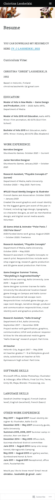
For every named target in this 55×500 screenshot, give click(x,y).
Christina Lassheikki (18, 3)
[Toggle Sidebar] (50, 3)
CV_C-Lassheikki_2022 (25, 48)
